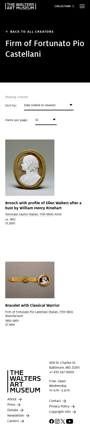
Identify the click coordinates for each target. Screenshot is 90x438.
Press (11, 404)
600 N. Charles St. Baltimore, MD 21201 (64, 365)
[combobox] (48, 105)
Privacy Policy (59, 406)
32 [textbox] (36, 120)
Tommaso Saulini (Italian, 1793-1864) (29, 214)
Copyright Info (60, 412)
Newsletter (16, 415)
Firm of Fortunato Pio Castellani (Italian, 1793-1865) (39, 312)
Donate (13, 410)
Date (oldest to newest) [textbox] (39, 105)
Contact (55, 401)
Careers (13, 421)
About (12, 399)
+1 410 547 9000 (61, 372)
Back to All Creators (29, 32)
